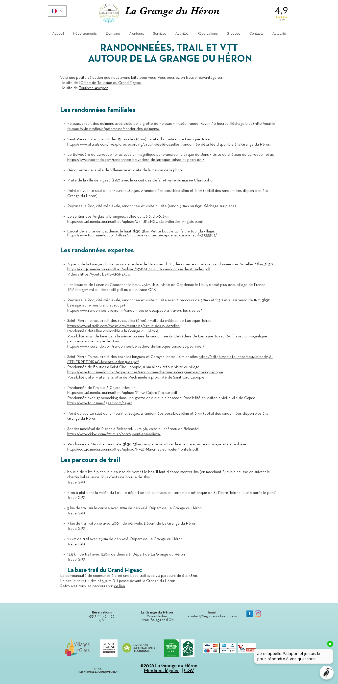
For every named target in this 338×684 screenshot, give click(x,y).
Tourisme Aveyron (93, 88)
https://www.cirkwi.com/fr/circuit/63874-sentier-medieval (114, 434)
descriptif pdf (111, 290)
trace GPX (147, 290)
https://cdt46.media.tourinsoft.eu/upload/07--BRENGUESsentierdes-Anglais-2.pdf (135, 222)
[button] (256, 33)
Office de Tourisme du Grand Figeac (111, 83)
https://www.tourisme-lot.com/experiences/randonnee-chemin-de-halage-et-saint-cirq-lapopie (145, 372)
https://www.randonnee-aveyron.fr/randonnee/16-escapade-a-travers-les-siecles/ (134, 311)
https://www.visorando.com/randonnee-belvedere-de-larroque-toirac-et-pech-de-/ (135, 160)
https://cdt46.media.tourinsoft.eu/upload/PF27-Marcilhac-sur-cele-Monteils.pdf (132, 450)
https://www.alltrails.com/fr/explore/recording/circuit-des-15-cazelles (123, 145)
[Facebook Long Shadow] (249, 613)
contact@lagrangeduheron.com (212, 616)
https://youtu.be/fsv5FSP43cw (105, 275)
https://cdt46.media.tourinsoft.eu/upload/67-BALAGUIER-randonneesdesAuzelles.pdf (138, 269)
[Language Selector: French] (57, 11)
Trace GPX (76, 482)
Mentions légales (161, 670)
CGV (189, 670)
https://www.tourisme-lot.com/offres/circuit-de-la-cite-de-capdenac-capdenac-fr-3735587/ (142, 235)
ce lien (119, 586)
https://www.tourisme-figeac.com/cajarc (99, 403)
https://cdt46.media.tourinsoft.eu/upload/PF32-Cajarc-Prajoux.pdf (122, 393)
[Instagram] (258, 613)
